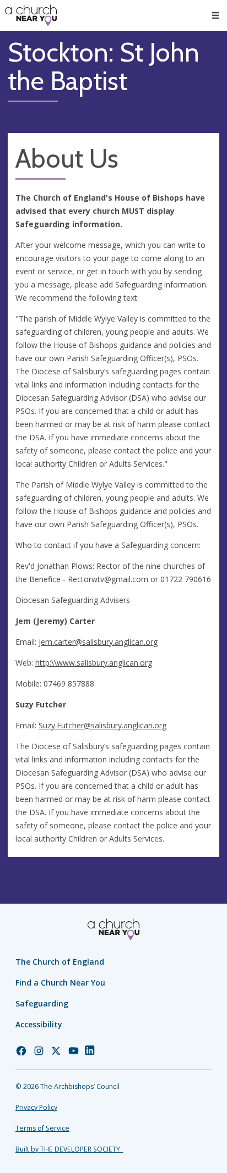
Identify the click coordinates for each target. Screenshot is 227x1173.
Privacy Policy (36, 1107)
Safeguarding (41, 1003)
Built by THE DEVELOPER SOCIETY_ (69, 1149)
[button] (215, 15)
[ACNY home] (31, 15)
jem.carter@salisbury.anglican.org (98, 642)
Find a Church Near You (60, 982)
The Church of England (59, 961)
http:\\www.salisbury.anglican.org (93, 662)
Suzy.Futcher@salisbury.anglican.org (102, 725)
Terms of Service (42, 1128)
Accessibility (38, 1024)
